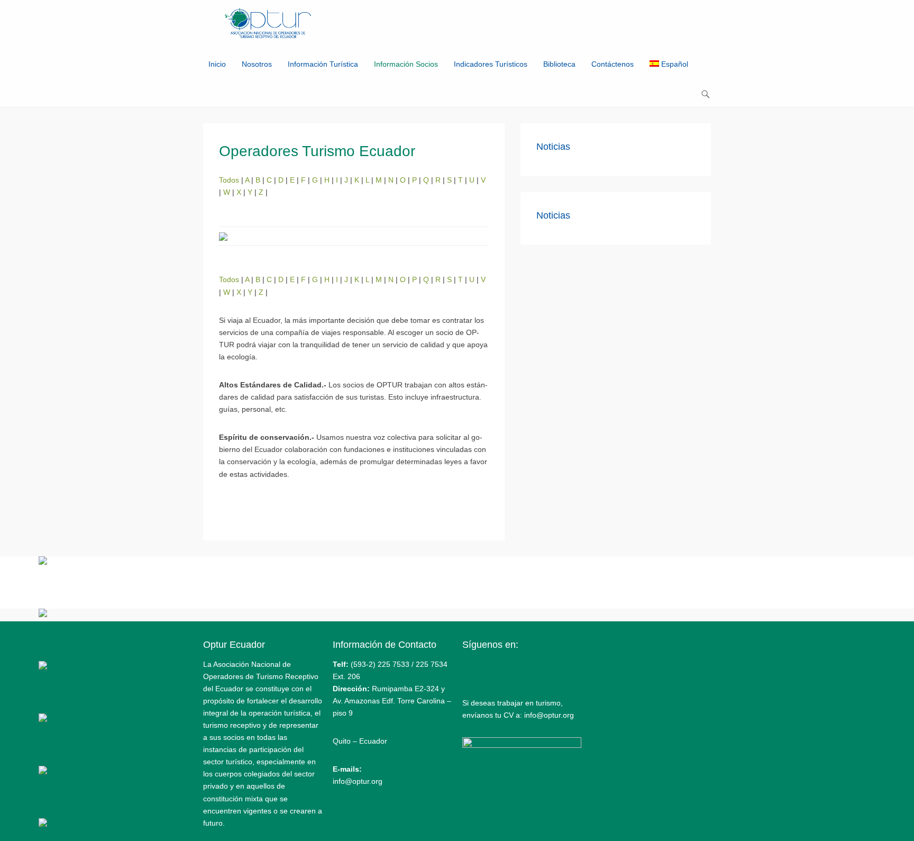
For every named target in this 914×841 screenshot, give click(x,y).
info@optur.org (357, 781)
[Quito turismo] (43, 562)
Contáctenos (612, 64)
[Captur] (43, 771)
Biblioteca (559, 64)
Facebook (471, 667)
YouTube (516, 667)
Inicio (217, 64)
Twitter (493, 667)
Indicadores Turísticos (490, 64)
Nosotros (257, 64)
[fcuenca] (43, 667)
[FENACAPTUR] (43, 824)
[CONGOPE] (43, 719)
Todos (230, 180)
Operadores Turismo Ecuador (317, 151)
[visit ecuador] (43, 614)
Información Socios (406, 64)
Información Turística (323, 64)
